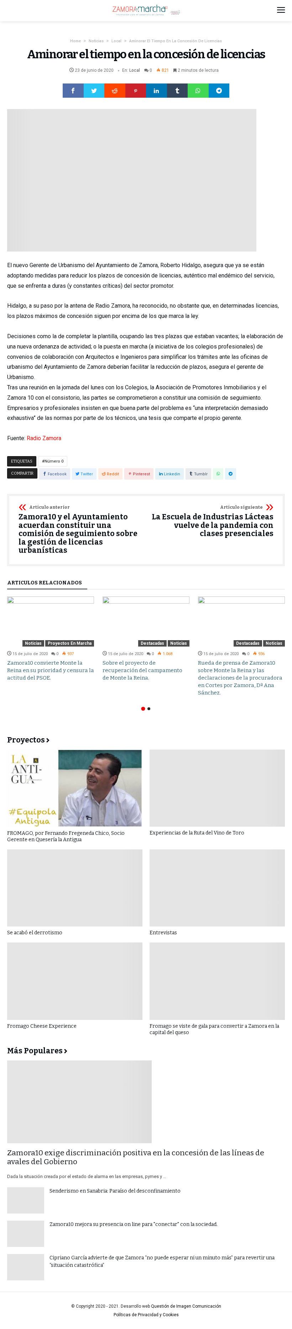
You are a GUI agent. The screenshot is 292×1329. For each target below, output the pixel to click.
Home (75, 41)
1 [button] (143, 709)
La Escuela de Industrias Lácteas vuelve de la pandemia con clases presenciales (212, 521)
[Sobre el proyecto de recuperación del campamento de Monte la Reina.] (146, 621)
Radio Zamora (44, 438)
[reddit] (114, 90)
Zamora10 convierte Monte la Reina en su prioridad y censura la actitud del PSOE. (50, 670)
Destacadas (152, 643)
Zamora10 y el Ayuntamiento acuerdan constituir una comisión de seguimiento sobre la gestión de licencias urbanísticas (78, 530)
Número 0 (54, 461)
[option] (50, 638)
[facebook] (73, 90)
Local (116, 41)
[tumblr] (177, 90)
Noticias (96, 41)
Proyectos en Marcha (70, 643)
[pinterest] (135, 90)
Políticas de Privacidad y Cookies (146, 1314)
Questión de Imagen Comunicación (186, 1306)
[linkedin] (156, 90)
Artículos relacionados (44, 583)
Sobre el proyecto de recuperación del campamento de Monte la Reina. (142, 670)
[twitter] (94, 90)
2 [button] (148, 708)
